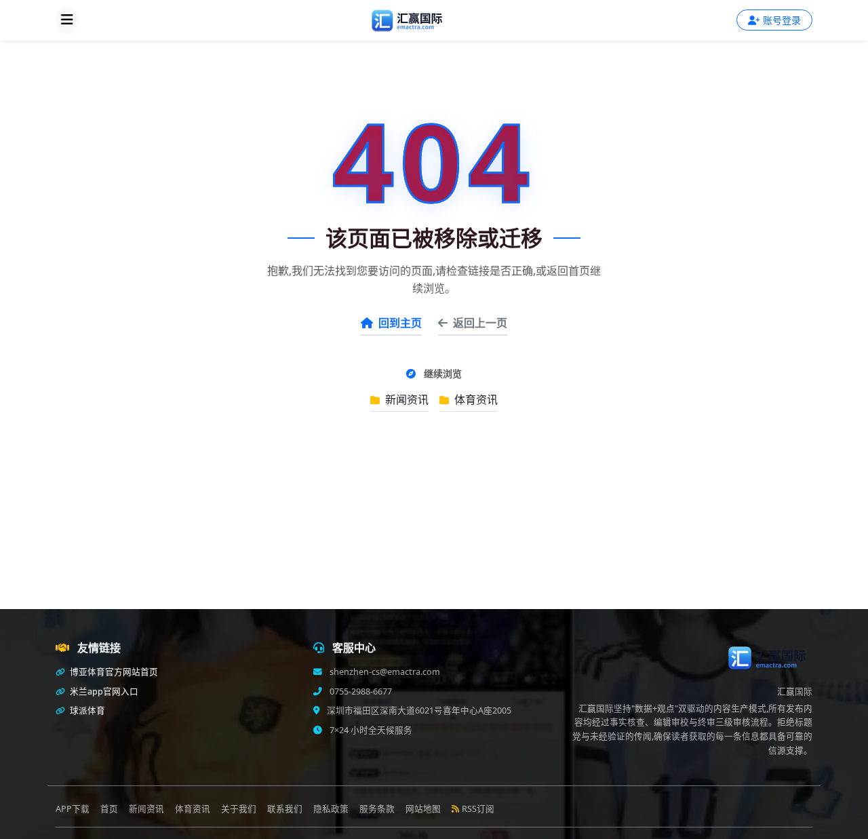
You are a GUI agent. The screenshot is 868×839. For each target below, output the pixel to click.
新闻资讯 (405, 399)
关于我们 (238, 809)
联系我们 (284, 809)
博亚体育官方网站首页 (113, 672)
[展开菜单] (67, 20)
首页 (109, 809)
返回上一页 (480, 322)
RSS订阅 (478, 809)
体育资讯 (475, 399)
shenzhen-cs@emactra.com (384, 672)
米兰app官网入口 (103, 691)
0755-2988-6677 (360, 691)
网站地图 (423, 809)
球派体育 (86, 710)
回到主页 (400, 322)
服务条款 (377, 809)
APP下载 (73, 809)
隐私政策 (331, 809)
